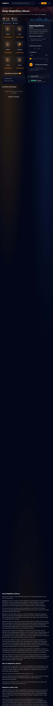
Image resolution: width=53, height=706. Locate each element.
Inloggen (44, 3)
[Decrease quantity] (30, 48)
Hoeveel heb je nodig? (35, 46)
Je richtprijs (32, 52)
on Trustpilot (40, 14)
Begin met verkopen (13, 96)
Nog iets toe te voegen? (35, 36)
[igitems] (5, 3)
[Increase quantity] (42, 48)
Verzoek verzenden (31, 64)
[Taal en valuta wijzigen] (38, 3)
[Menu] (49, 3)
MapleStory (5, 8)
